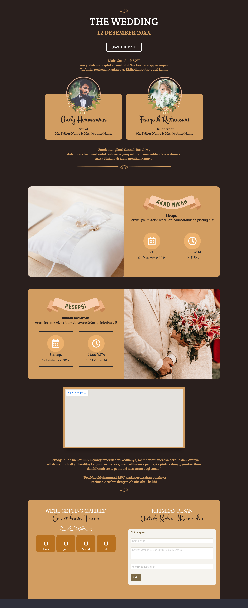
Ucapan (139, 532)
